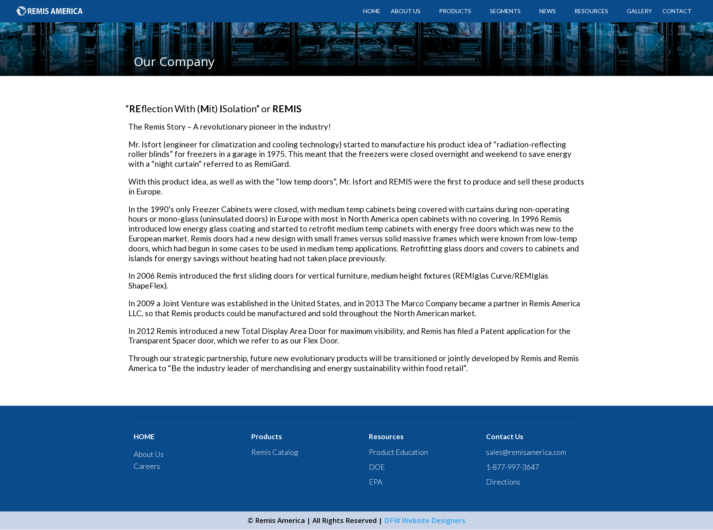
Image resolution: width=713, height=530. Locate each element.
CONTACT (677, 11)
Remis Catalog (274, 452)
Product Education (398, 452)
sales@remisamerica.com (526, 452)
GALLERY (639, 11)
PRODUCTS (455, 11)
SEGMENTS (505, 11)
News (547, 11)
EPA (375, 481)
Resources (591, 11)
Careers (147, 466)
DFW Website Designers (424, 520)
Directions (503, 481)
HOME (371, 11)
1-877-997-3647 (512, 466)
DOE (377, 466)
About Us (149, 454)
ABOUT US (405, 11)
